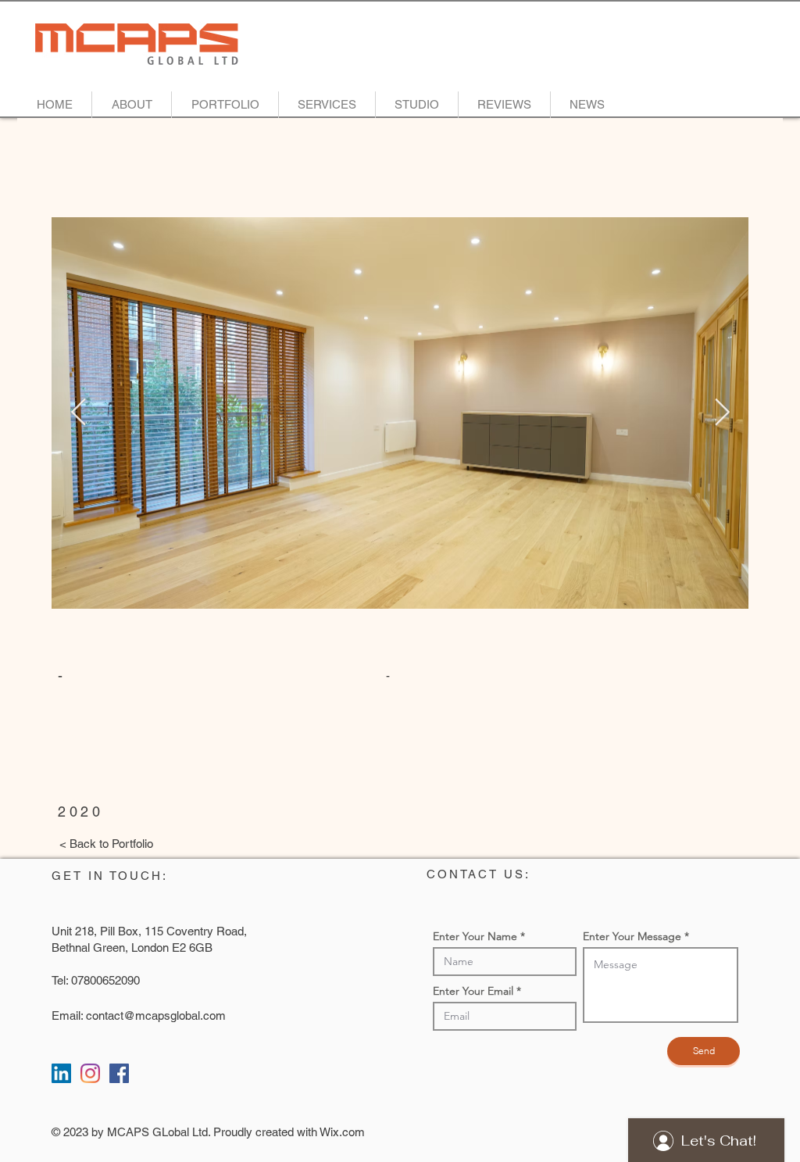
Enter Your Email (473, 990)
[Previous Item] (78, 413)
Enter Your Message (632, 936)
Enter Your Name (475, 936)
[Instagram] (90, 1073)
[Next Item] (721, 413)
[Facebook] (119, 1073)
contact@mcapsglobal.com (156, 1015)
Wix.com (342, 1132)
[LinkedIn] (61, 1073)
